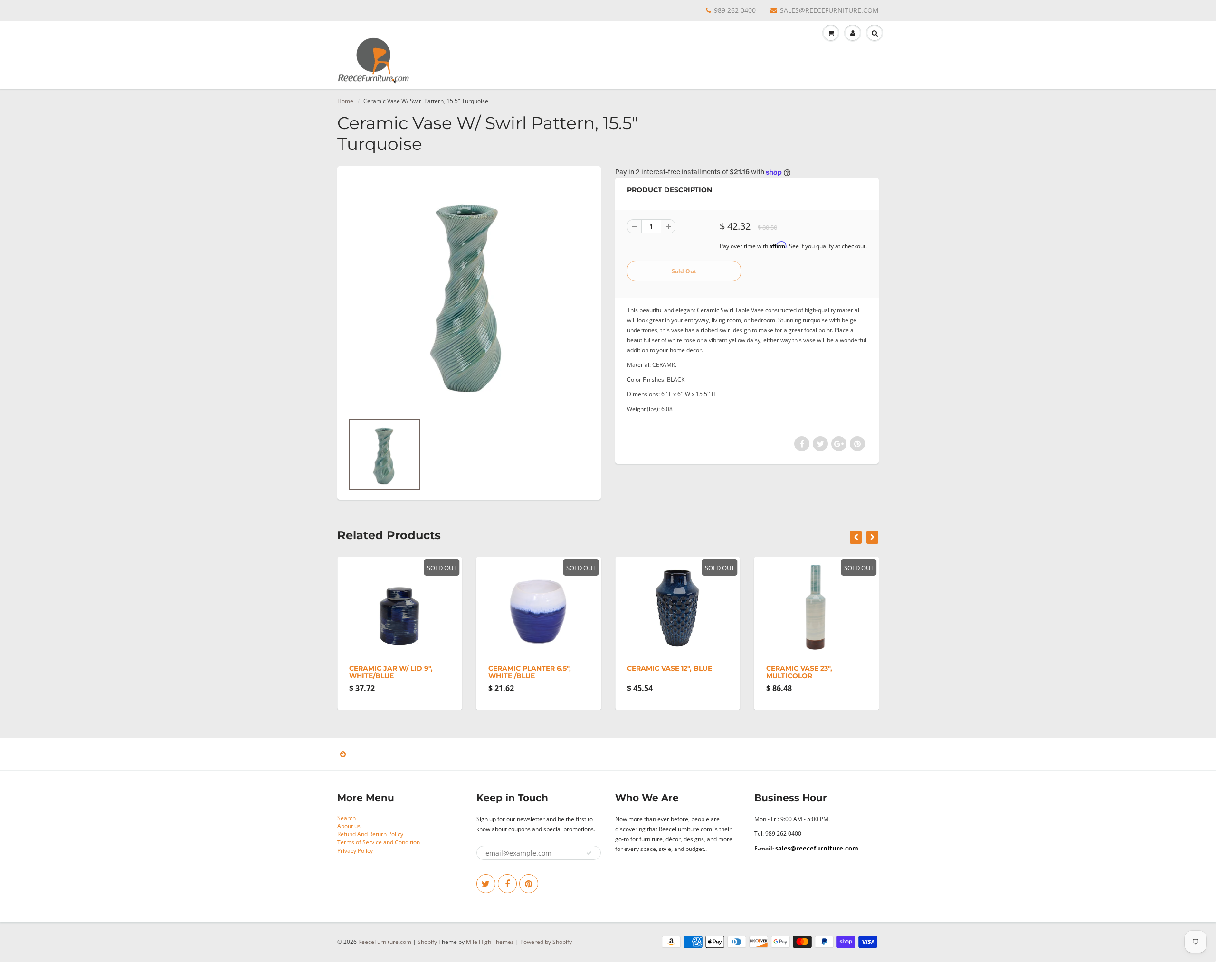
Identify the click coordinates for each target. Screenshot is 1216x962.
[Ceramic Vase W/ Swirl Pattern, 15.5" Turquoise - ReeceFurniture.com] (469, 294)
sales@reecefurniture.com (816, 848)
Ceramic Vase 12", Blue (669, 668)
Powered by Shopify (546, 942)
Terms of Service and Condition (378, 842)
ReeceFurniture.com (384, 942)
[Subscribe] (589, 853)
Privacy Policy (355, 851)
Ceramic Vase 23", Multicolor (799, 672)
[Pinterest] (528, 883)
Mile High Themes (490, 942)
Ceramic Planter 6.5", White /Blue (529, 672)
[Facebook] (507, 883)
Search (346, 818)
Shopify (427, 942)
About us (349, 826)
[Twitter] (485, 883)
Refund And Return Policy (370, 834)
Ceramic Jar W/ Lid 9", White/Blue (391, 672)
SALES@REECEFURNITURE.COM (829, 10)
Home (345, 101)
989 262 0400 (735, 10)
